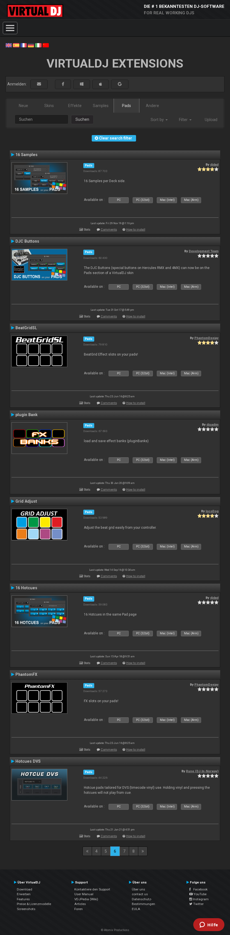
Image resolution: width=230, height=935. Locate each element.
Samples (101, 105)
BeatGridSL (26, 328)
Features (23, 899)
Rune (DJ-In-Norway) (202, 771)
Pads (126, 105)
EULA (136, 909)
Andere (152, 105)
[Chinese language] (46, 45)
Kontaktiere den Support (92, 889)
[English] (9, 45)
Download (24, 889)
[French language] (23, 45)
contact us (140, 894)
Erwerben (24, 894)
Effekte (75, 105)
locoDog (212, 511)
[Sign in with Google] (119, 84)
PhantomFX (26, 674)
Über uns (138, 889)
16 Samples (26, 154)
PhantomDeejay (206, 338)
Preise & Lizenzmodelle (34, 904)
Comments (109, 229)
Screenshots (26, 909)
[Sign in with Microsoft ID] (81, 84)
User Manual (83, 894)
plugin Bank (26, 414)
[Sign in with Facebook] (63, 84)
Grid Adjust (26, 501)
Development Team (204, 251)
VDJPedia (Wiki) (86, 899)
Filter (184, 119)
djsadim (212, 424)
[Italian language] (38, 45)
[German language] (31, 45)
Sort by (158, 119)
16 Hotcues (26, 588)
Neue (23, 105)
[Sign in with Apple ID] (100, 84)
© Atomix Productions (115, 930)
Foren (78, 909)
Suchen (82, 119)
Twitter (198, 904)
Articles (80, 904)
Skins (49, 105)
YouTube (199, 894)
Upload (211, 119)
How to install (135, 229)
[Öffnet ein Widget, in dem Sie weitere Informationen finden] (208, 925)
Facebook (199, 889)
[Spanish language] (16, 45)
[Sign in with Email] (39, 84)
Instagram (200, 899)
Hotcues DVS (28, 761)
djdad (214, 164)
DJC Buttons (27, 241)
